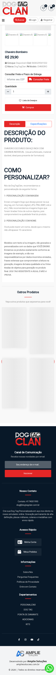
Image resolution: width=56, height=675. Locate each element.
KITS (28, 624)
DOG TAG (28, 609)
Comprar (29, 107)
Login (33, 20)
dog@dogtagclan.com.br (28, 505)
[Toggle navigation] (3, 20)
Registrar (47, 20)
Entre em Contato (28, 587)
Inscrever (28, 473)
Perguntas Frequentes (28, 577)
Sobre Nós (28, 572)
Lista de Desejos (29, 100)
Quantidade (11, 86)
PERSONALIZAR (28, 605)
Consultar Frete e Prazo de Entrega (23, 74)
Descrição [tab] (14, 124)
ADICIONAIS (28, 619)
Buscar (20, 20)
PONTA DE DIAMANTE (28, 614)
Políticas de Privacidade (28, 582)
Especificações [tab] (38, 124)
